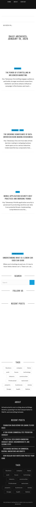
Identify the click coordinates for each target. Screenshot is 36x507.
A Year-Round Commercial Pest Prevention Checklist (26, 321)
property (7, 385)
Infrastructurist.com (8, 407)
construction (24, 376)
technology (26, 372)
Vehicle (27, 389)
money (30, 385)
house (16, 372)
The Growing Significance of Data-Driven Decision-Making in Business (18, 135)
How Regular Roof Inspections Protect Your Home (10, 352)
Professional (12, 380)
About (16, 2)
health (18, 389)
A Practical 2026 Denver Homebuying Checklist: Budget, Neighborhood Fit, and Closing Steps (9, 338)
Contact (23, 2)
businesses (18, 385)
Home (9, 2)
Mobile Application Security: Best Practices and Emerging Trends (18, 197)
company (19, 368)
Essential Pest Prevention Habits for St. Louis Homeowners (26, 353)
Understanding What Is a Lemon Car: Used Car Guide (18, 259)
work (7, 372)
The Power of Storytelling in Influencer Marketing (18, 73)
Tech (21, 130)
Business (17, 68)
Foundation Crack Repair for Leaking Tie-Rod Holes (10, 320)
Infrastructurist (17, 253)
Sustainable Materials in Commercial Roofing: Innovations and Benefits (26, 338)
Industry (11, 376)
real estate (24, 380)
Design (9, 389)
